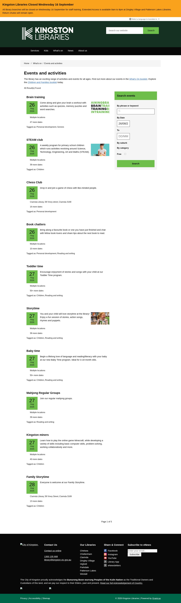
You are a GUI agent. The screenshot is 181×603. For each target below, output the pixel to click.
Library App (113, 562)
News (70, 50)
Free (119, 154)
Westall (83, 574)
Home (26, 63)
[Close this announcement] (178, 2)
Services (35, 50)
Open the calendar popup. (131, 123)
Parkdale (84, 567)
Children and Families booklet (42, 82)
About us (82, 50)
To (124, 130)
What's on (58, 50)
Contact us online (52, 551)
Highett (83, 564)
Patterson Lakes (88, 570)
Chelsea (84, 551)
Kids (46, 50)
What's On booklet (138, 79)
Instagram (113, 554)
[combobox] (144, 19)
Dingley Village (87, 560)
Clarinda (84, 557)
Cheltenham (86, 554)
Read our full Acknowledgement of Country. (121, 583)
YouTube (112, 558)
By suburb (122, 143)
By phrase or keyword (127, 106)
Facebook (113, 551)
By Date (127, 117)
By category (123, 148)
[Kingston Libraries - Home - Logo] (47, 33)
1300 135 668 (51, 556)
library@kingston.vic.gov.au (57, 560)
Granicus (156, 598)
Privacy (23, 598)
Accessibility (35, 598)
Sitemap (46, 598)
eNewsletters (114, 565)
